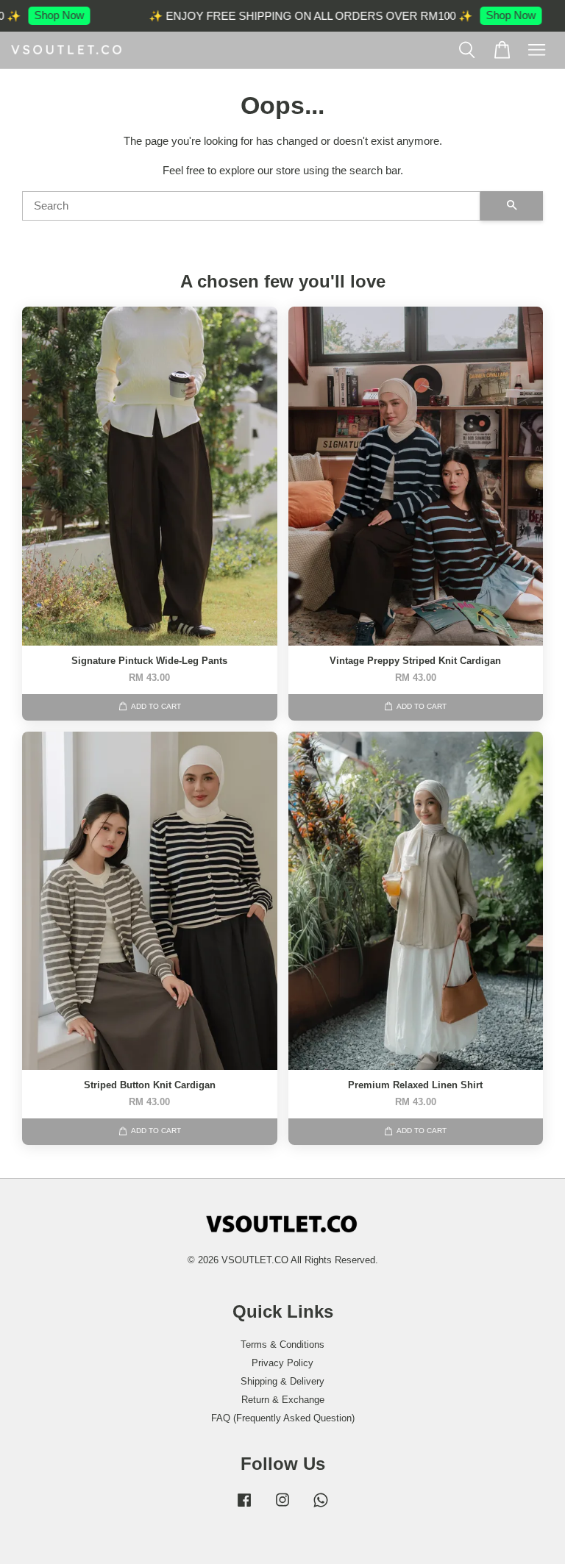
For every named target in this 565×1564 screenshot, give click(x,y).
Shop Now (39, 15)
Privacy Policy (282, 1362)
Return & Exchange (282, 1399)
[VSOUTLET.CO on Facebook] (244, 1507)
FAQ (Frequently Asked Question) (283, 1418)
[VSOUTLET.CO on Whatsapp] (320, 1507)
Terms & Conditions (282, 1344)
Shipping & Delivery (282, 1381)
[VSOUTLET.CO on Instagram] (282, 1507)
